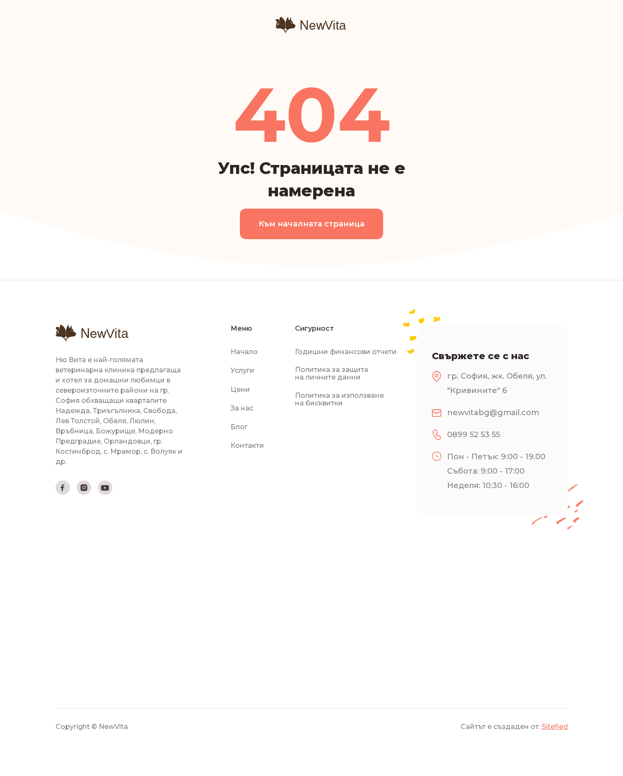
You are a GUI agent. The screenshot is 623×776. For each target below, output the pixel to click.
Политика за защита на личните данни (331, 373)
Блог (239, 427)
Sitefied (555, 727)
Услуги (242, 370)
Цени (240, 390)
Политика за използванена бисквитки (339, 399)
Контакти (247, 445)
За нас (242, 408)
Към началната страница (311, 224)
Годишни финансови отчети (346, 352)
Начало (244, 352)
